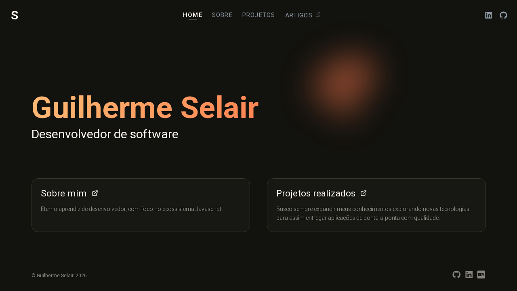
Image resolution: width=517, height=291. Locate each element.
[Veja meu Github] (503, 15)
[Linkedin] (469, 277)
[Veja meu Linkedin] (488, 15)
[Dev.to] (481, 277)
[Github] (456, 277)
